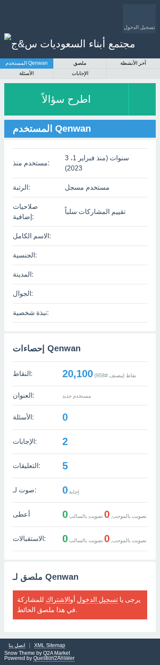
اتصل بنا (17, 645)
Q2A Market (56, 653)
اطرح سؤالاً (66, 99)
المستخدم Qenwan (27, 63)
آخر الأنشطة (133, 63)
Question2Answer (54, 658)
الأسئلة (26, 73)
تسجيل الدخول (97, 599)
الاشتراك (58, 599)
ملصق (79, 63)
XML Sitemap (49, 645)
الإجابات (80, 73)
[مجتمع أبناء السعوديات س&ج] (69, 43)
